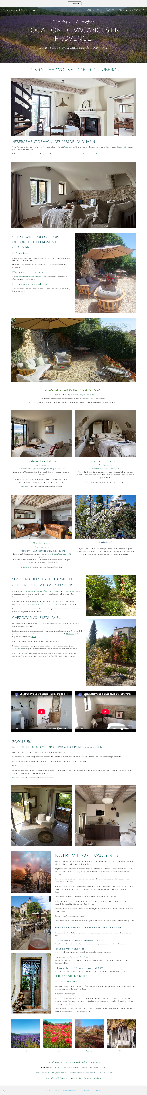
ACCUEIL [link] (90, 10)
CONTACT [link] (134, 10)
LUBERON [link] (121, 10)
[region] (73, 3)
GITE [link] (99, 10)
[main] (73, 35)
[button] (144, 10)
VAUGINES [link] (110, 10)
